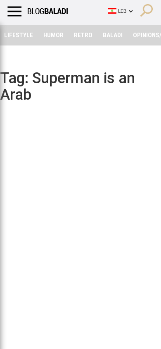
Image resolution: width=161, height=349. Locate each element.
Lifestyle (18, 35)
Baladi (113, 35)
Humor (53, 35)
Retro (83, 35)
